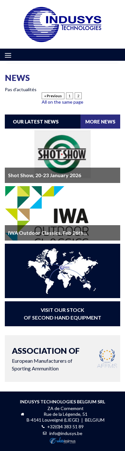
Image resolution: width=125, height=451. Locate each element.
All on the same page (62, 102)
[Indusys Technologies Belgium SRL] (62, 24)
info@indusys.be (65, 433)
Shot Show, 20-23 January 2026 (44, 175)
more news (100, 121)
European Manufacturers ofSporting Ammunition (45, 358)
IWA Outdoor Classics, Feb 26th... (47, 233)
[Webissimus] (63, 442)
